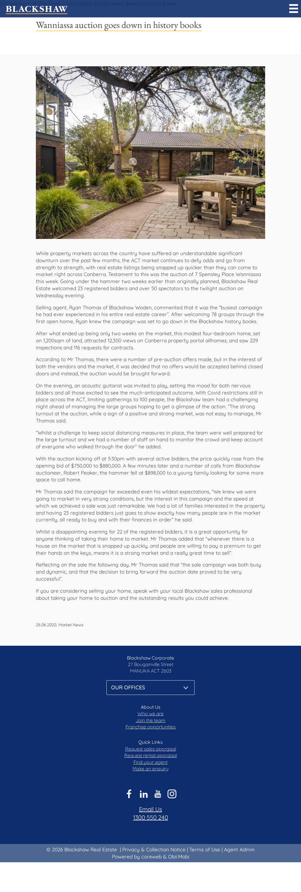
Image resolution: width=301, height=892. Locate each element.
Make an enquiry (150, 769)
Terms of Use (204, 849)
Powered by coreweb (137, 856)
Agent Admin (239, 849)
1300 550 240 (150, 817)
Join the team (150, 720)
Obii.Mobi (178, 856)
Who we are (151, 713)
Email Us (150, 809)
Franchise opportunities (150, 727)
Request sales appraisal (150, 749)
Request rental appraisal (150, 755)
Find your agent (150, 762)
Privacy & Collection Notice (153, 849)
